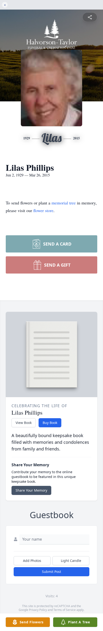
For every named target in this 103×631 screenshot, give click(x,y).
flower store (43, 210)
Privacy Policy (38, 610)
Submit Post (51, 571)
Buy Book (50, 422)
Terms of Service (64, 610)
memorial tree (64, 203)
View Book (24, 422)
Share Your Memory (31, 490)
